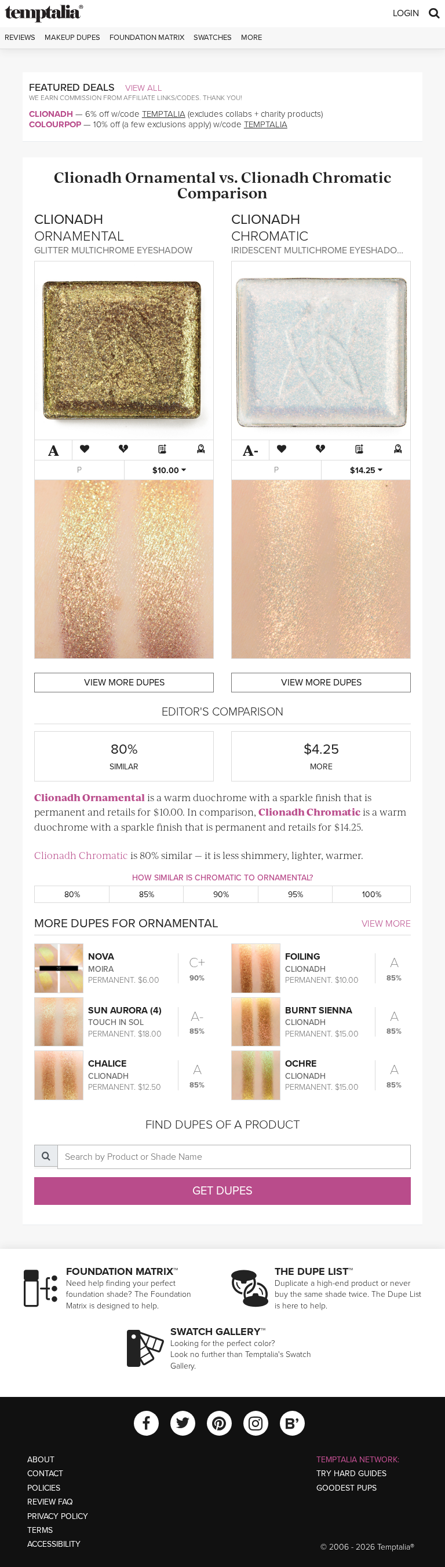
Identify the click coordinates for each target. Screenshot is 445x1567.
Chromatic (351, 177)
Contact (45, 1473)
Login (406, 13)
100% (371, 894)
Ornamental (170, 177)
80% (72, 894)
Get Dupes (222, 1191)
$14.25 (364, 470)
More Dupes (124, 682)
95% (295, 894)
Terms (40, 1530)
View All (143, 88)
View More (386, 924)
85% (146, 894)
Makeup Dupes (72, 37)
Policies (43, 1488)
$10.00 (166, 470)
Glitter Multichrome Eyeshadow (113, 250)
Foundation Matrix (147, 37)
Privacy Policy (57, 1516)
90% (221, 894)
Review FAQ (50, 1502)
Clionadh (51, 114)
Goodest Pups (346, 1488)
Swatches (213, 37)
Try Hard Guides (351, 1473)
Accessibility (54, 1544)
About (40, 1460)
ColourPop (55, 124)
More (251, 37)
